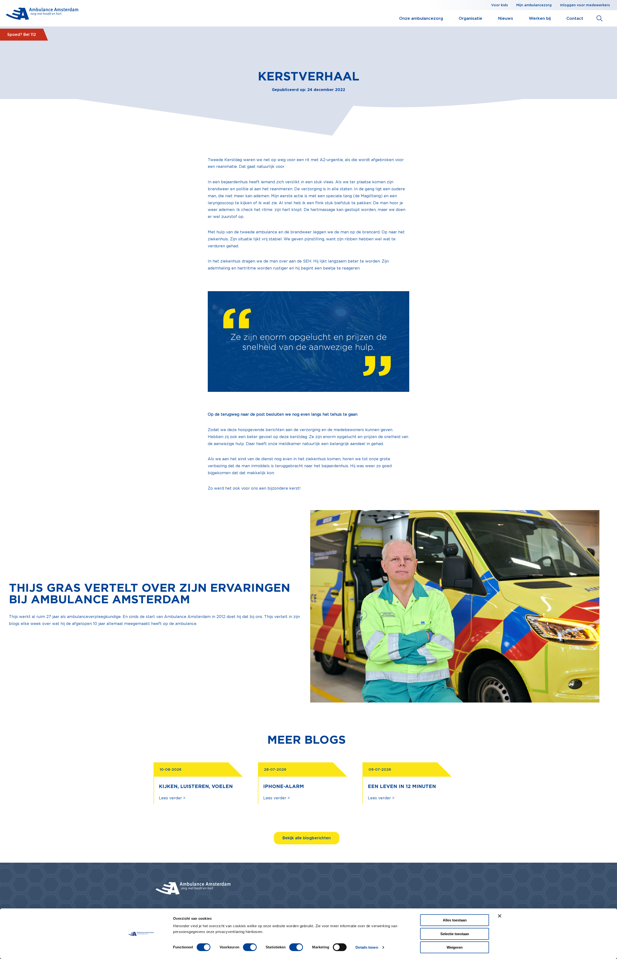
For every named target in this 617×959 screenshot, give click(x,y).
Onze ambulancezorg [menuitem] (421, 18)
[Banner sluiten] (499, 916)
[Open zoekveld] (600, 18)
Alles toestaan (455, 920)
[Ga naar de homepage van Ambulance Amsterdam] (42, 14)
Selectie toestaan (454, 934)
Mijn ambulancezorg (534, 5)
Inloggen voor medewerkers (585, 5)
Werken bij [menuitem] (540, 18)
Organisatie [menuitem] (470, 18)
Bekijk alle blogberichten (306, 838)
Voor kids (499, 5)
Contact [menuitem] (574, 18)
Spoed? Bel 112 (21, 34)
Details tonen (366, 947)
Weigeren (455, 947)
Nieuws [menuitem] (505, 18)
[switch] (250, 947)
